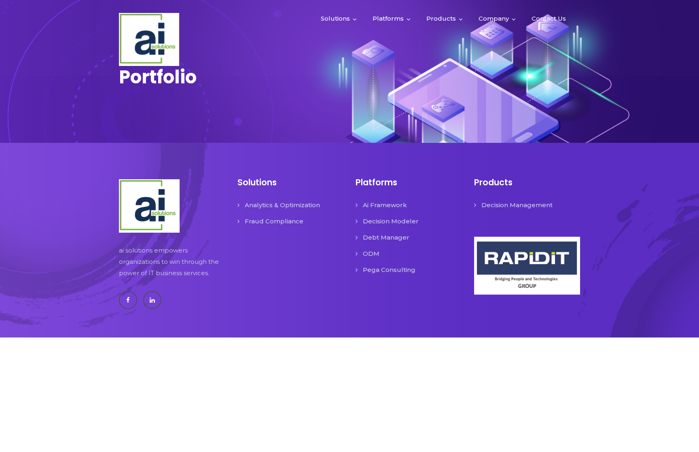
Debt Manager (386, 237)
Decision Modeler (391, 221)
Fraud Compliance (274, 221)
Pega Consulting (389, 270)
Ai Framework (385, 205)
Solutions (335, 18)
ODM (371, 253)
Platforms (388, 18)
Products (441, 18)
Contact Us (549, 18)
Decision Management (517, 205)
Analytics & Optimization (282, 205)
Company (494, 18)
